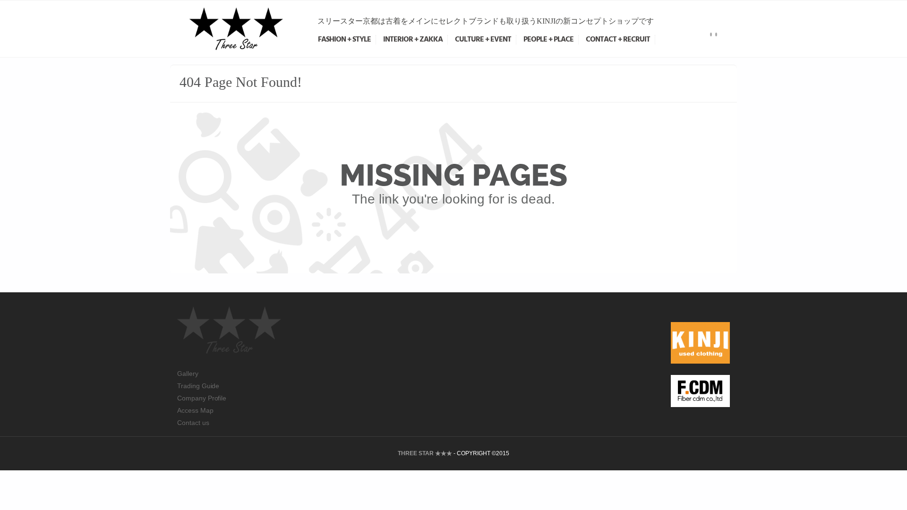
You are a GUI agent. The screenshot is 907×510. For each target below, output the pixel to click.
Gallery (187, 373)
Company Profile (201, 398)
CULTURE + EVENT (483, 39)
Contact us (193, 422)
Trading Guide (198, 386)
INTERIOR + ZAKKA (413, 39)
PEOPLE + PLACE (548, 39)
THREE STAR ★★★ (425, 453)
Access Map (195, 410)
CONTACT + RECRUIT (618, 39)
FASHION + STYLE (344, 39)
